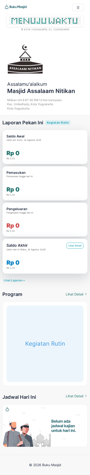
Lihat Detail (77, 294)
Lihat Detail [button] (74, 245)
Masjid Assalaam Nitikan (41, 90)
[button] (78, 7)
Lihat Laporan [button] (14, 280)
